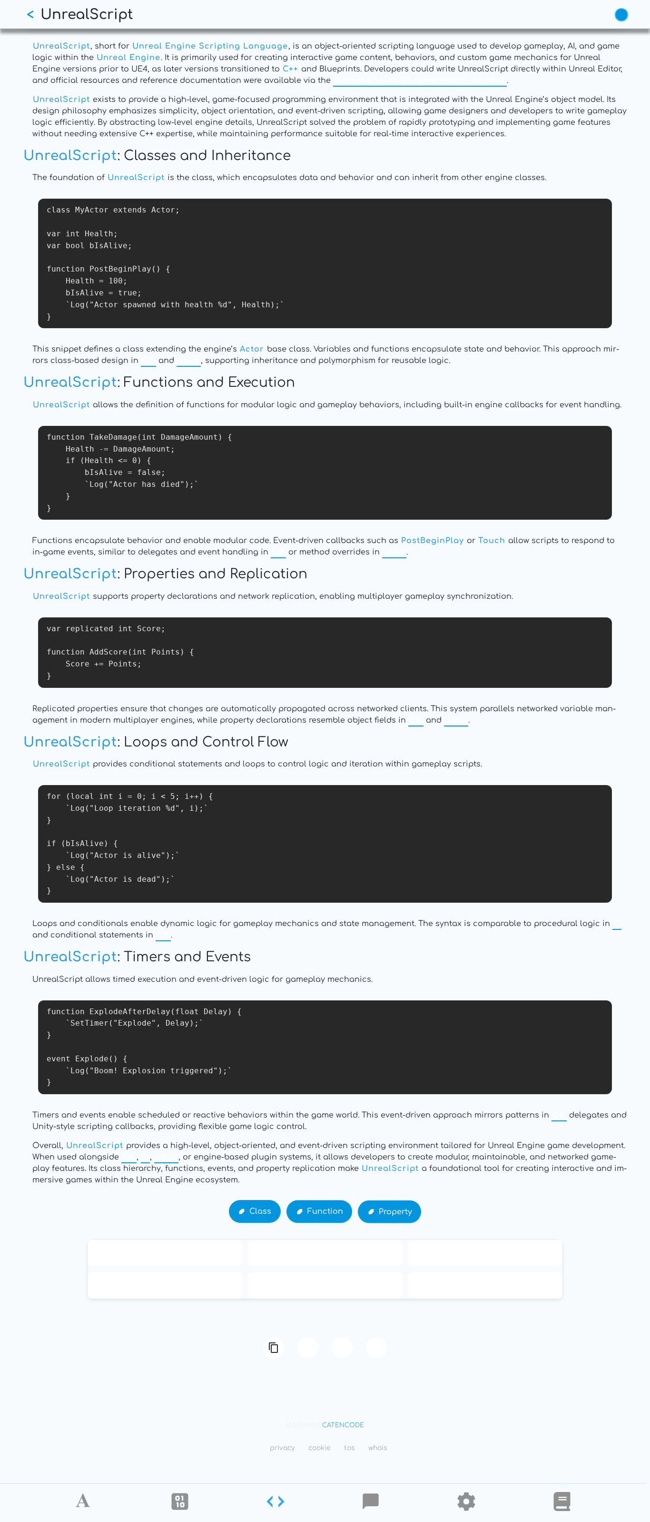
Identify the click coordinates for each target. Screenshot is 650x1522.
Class (260, 1212)
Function (325, 1211)
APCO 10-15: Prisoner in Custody (164, 1253)
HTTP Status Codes (325, 1285)
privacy (282, 1447)
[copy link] (273, 1347)
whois (377, 1447)
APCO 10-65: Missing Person (485, 1253)
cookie (319, 1447)
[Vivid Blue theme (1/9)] (621, 14)
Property (395, 1211)
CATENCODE (343, 1425)
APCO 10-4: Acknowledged (165, 1285)
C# (148, 360)
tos (349, 1447)
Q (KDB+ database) (485, 1285)
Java (188, 360)
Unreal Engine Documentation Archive (420, 80)
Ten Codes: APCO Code (324, 1253)
